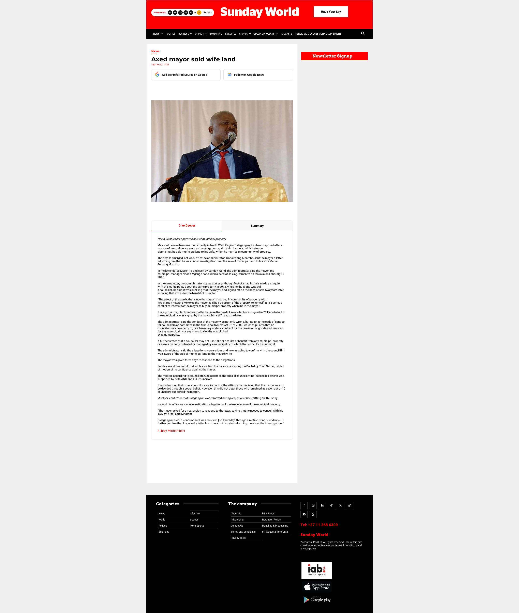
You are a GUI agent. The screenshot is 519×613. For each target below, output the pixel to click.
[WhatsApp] (217, 89)
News (155, 51)
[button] (363, 34)
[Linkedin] (189, 89)
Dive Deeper (187, 225)
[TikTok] (331, 505)
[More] (236, 89)
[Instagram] (313, 505)
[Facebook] (180, 89)
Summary (257, 225)
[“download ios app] (316, 592)
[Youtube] (304, 514)
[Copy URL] (226, 89)
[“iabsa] (316, 579)
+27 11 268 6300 (323, 525)
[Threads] (313, 514)
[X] (198, 89)
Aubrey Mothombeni (171, 431)
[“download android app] (316, 605)
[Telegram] (208, 89)
